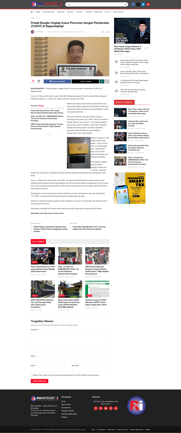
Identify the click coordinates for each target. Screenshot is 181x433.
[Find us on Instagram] (111, 408)
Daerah (70, 12)
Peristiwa (98, 12)
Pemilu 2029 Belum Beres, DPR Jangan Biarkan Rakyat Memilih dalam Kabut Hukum (47, 111)
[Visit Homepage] (46, 4)
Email (33, 365)
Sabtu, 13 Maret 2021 (54, 32)
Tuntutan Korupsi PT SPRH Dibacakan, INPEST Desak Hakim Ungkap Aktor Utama (96, 302)
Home (38, 12)
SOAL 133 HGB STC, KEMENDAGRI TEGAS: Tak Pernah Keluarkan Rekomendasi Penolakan (47, 118)
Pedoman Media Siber (69, 414)
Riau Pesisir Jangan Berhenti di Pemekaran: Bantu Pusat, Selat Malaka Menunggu (127, 49)
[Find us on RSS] (116, 408)
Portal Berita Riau (36, 410)
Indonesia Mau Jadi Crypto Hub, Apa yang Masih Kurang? (138, 123)
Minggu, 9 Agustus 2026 (66, 276)
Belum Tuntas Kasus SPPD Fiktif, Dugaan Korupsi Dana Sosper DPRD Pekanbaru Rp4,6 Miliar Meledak (68, 303)
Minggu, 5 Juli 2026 (92, 307)
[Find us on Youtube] (148, 4)
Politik (108, 12)
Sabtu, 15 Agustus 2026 (39, 274)
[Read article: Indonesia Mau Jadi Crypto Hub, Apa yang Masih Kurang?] (120, 124)
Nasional (61, 12)
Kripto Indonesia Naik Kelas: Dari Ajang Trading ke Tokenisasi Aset (132, 90)
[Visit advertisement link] (136, 406)
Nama (33, 356)
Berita (35, 262)
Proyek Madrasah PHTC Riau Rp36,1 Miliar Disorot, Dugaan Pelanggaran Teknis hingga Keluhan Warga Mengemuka (134, 62)
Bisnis (79, 12)
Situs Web (75, 365)
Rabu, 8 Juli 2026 (37, 310)
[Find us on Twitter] (138, 4)
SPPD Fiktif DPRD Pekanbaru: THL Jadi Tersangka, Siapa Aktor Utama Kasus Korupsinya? (42, 303)
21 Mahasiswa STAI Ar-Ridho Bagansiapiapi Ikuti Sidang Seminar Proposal (134, 81)
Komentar (35, 330)
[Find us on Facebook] (133, 4)
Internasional (48, 12)
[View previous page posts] (45, 134)
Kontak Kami (66, 408)
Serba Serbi (118, 12)
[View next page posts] (49, 134)
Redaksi (41, 32)
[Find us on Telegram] (143, 4)
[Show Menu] (32, 12)
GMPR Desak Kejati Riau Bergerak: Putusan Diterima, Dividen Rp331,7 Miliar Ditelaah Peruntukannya (47, 126)
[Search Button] (126, 4)
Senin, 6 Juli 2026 (64, 310)
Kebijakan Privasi (67, 411)
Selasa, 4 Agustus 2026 (93, 276)
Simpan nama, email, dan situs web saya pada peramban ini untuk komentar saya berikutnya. (66, 375)
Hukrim (88, 12)
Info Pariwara (66, 404)
